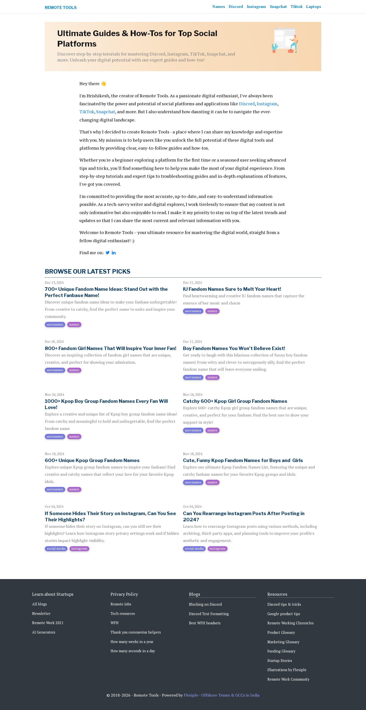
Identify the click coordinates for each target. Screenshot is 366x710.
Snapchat (278, 6)
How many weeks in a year (132, 641)
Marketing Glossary (283, 642)
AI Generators (43, 632)
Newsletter (41, 613)
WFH (115, 622)
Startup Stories (279, 660)
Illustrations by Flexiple (286, 669)
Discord (236, 6)
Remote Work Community (288, 679)
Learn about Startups (52, 594)
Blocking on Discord (205, 604)
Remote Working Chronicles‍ (290, 623)
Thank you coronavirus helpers (136, 632)
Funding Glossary (281, 651)
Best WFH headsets (205, 623)
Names (218, 6)
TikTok (86, 112)
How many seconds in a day (133, 651)
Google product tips (283, 613)
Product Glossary (281, 632)
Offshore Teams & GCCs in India (230, 695)
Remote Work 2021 (47, 622)
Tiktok (297, 6)
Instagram (256, 6)
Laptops (313, 6)
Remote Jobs (121, 604)
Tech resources (123, 613)
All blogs (39, 604)
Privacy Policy (124, 594)
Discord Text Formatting (209, 613)
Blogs (194, 594)
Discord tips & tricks (284, 604)
